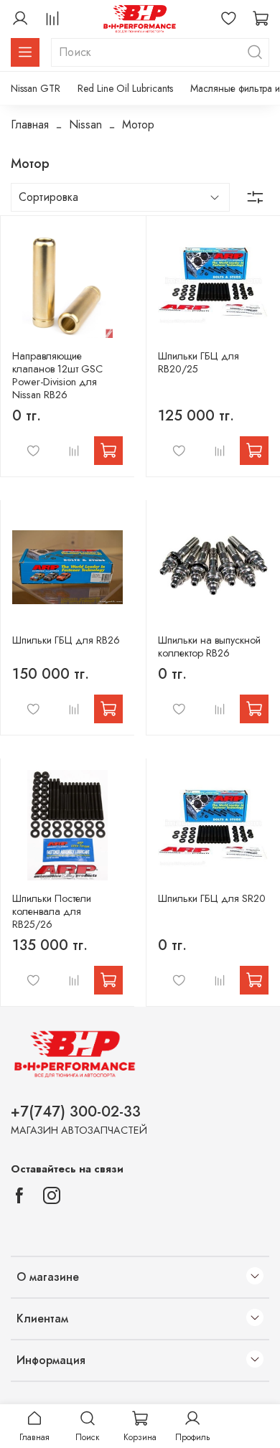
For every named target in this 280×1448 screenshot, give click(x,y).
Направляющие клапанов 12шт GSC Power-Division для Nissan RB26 (57, 375)
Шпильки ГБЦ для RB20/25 (198, 362)
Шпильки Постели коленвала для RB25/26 (51, 911)
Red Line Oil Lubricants (125, 88)
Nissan (85, 124)
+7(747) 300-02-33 (76, 1111)
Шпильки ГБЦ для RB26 (66, 640)
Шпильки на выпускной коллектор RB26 (209, 646)
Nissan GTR (35, 88)
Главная (30, 124)
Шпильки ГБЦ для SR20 (212, 898)
